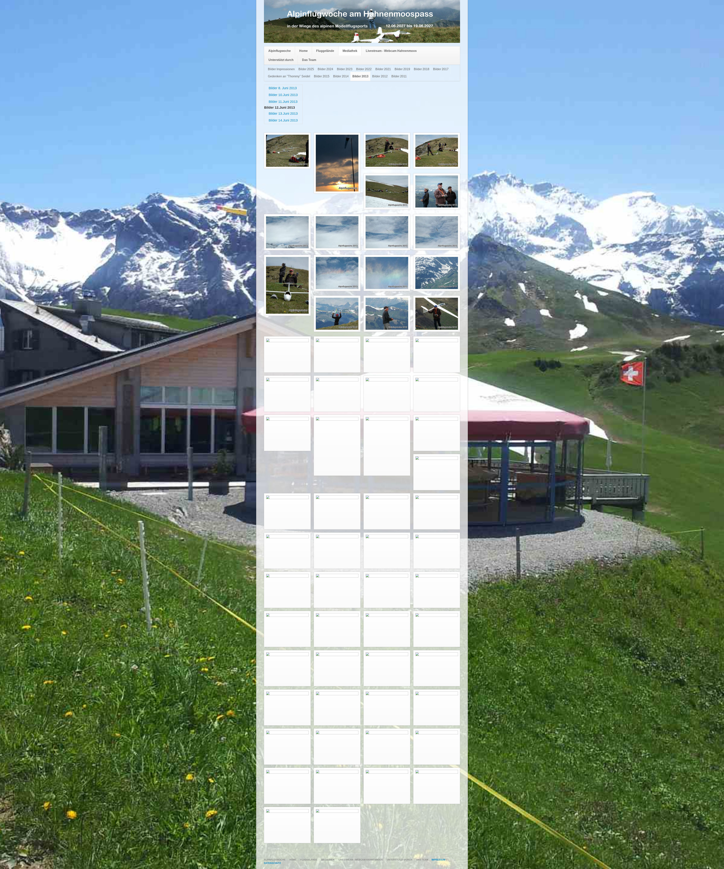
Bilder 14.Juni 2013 (283, 120)
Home (303, 50)
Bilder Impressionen (281, 69)
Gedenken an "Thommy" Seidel (289, 76)
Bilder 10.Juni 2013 (283, 95)
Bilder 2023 (344, 69)
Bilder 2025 (306, 69)
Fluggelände (325, 50)
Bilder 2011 (399, 76)
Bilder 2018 (421, 69)
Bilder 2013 (360, 76)
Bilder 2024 (325, 69)
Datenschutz (272, 863)
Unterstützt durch (281, 59)
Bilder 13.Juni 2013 (283, 113)
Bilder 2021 (383, 69)
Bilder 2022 (364, 69)
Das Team (309, 59)
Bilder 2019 (402, 69)
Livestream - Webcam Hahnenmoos (391, 50)
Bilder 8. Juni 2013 (283, 88)
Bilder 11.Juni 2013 (283, 102)
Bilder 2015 (321, 76)
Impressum (438, 859)
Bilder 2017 (441, 69)
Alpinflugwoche (279, 50)
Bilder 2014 (341, 76)
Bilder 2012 (380, 76)
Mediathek (350, 50)
